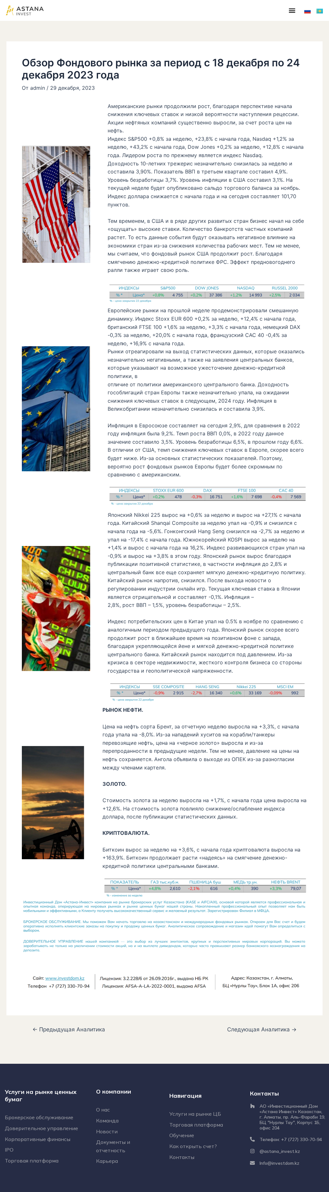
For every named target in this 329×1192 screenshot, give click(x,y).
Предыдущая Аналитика (68, 1029)
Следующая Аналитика (262, 1029)
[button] (292, 10)
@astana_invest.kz (280, 1151)
